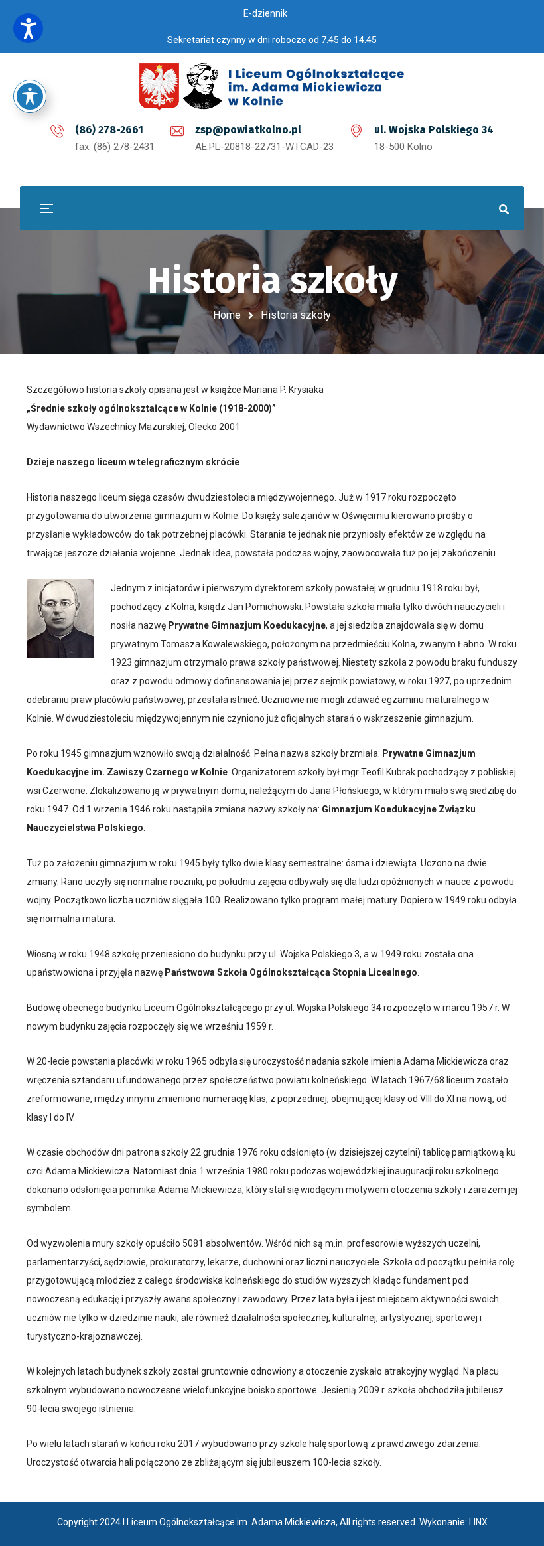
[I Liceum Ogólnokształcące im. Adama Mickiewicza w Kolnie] (272, 86)
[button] (28, 28)
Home (227, 315)
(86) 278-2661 (109, 129)
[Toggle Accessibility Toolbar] (30, 96)
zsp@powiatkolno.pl (248, 129)
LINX (478, 1522)
